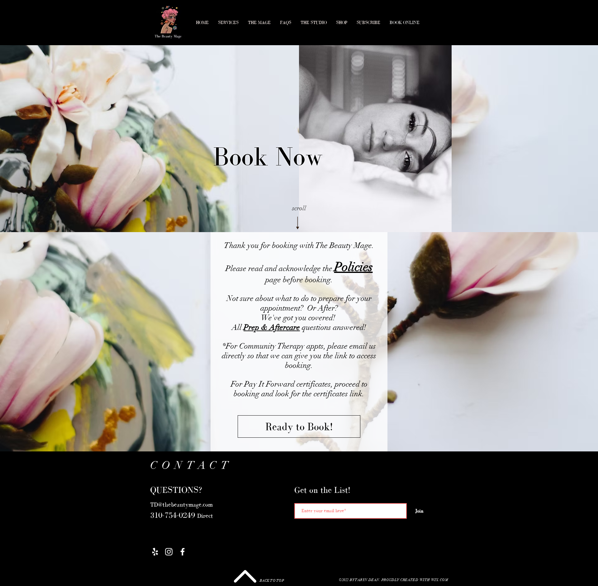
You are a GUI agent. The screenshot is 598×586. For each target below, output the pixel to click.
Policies (353, 267)
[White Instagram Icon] (169, 552)
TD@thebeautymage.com (181, 504)
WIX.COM (439, 580)
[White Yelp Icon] (155, 552)
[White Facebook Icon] (182, 552)
